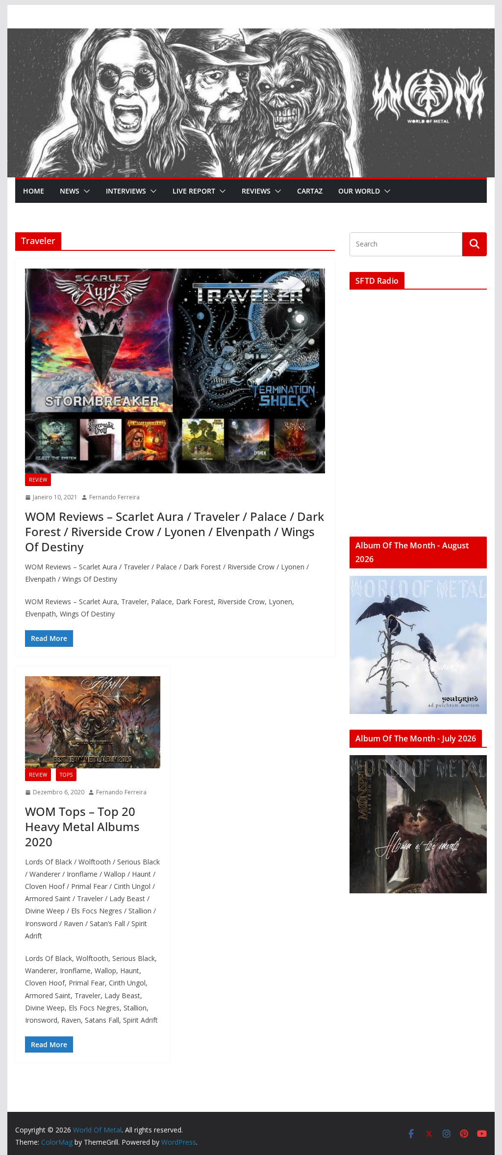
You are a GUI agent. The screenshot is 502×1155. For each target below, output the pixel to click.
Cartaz (310, 191)
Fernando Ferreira (114, 497)
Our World (359, 191)
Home (33, 191)
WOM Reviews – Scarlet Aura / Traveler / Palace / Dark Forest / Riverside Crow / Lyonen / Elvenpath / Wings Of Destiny (174, 531)
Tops (66, 774)
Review (38, 479)
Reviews (256, 191)
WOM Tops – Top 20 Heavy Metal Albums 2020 (82, 826)
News (69, 191)
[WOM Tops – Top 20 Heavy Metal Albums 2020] (92, 722)
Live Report (194, 191)
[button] (84, 191)
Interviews (126, 191)
